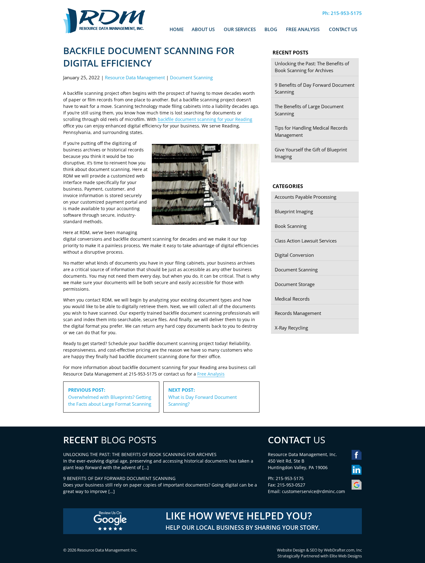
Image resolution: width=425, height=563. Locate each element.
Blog (270, 29)
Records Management (298, 313)
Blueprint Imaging (294, 211)
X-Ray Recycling (291, 328)
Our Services (240, 29)
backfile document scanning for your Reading (205, 119)
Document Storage (295, 284)
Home (177, 29)
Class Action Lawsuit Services (306, 241)
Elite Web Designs (345, 556)
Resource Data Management (135, 77)
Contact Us (343, 29)
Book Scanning (290, 226)
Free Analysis (303, 29)
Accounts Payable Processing (305, 197)
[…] (145, 467)
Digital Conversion (294, 255)
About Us (203, 29)
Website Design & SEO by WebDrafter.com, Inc (319, 550)
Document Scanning (191, 77)
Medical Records (292, 299)
